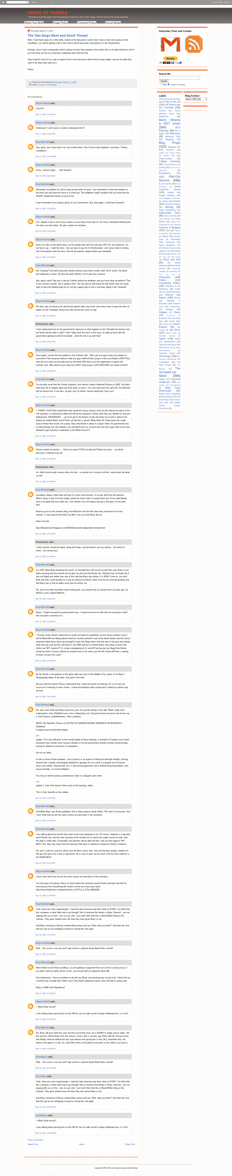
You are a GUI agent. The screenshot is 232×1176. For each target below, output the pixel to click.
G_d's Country (165, 184)
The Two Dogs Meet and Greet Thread (58, 35)
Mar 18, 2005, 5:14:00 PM (45, 896)
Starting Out (167, 347)
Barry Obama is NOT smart (169, 121)
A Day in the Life (171, 101)
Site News (174, 330)
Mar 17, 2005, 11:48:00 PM (46, 156)
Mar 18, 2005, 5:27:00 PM (45, 993)
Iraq (174, 216)
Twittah (162, 379)
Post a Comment (35, 1140)
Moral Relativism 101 (169, 245)
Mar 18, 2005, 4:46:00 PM (45, 821)
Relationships (175, 307)
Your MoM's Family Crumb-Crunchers (169, 405)
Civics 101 (169, 156)
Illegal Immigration (167, 210)
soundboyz (41, 1056)
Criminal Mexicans (171, 164)
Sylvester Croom (167, 353)
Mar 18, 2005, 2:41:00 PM (45, 231)
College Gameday (169, 161)
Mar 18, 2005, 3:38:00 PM (45, 459)
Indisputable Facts (169, 213)
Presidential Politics (169, 283)
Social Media (113, 22)
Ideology (169, 207)
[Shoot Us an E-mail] (170, 55)
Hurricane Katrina (172, 204)
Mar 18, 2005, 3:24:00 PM (45, 316)
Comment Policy (86, 22)
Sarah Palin (174, 321)
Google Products (167, 195)
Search (166, 324)
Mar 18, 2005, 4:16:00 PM (45, 621)
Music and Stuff (171, 259)
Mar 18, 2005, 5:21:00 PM (45, 935)
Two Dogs (41, 1076)
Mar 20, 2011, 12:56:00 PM (46, 1068)
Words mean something (169, 394)
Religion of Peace (169, 312)
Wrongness (168, 397)
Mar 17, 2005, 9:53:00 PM (45, 114)
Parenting (173, 271)
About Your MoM (34, 22)
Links (167, 230)
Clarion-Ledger (165, 159)
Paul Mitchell (42, 142)
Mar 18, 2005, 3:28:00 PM (45, 342)
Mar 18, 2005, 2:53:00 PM (45, 257)
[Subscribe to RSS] (193, 55)
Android (162, 111)
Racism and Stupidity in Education (169, 301)
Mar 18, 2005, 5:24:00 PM (45, 954)
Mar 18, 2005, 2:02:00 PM (45, 208)
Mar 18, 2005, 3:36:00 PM (45, 436)
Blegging (170, 139)
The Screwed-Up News (169, 372)
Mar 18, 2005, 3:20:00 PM (45, 293)
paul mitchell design (130, 1168)
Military (165, 236)
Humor (176, 201)
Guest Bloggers (165, 198)
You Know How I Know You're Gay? (169, 400)
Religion (169, 309)
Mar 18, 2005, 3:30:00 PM (45, 371)
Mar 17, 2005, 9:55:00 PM (45, 134)
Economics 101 (169, 173)
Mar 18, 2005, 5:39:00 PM (45, 1049)
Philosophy (164, 277)
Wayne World (42, 103)
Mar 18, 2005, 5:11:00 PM (45, 863)
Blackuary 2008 (173, 136)
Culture (162, 167)
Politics (162, 280)
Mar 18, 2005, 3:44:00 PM (45, 481)
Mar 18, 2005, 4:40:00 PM (45, 661)
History (165, 201)
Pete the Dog (167, 274)
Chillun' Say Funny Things (169, 153)
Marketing (176, 233)
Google (170, 192)
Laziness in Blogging (48, 85)
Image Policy (60, 22)
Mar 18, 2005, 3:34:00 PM (45, 397)
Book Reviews (166, 150)
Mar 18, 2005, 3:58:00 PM (45, 599)
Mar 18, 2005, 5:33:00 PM (45, 1019)
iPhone (166, 216)
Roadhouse (171, 315)
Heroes (177, 198)
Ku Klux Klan (173, 225)
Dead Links (174, 167)
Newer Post (33, 1144)
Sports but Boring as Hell (169, 345)
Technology (165, 356)
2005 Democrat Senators (169, 99)
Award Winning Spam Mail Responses (169, 114)
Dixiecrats (163, 170)
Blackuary (175, 133)
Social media (171, 333)
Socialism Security (167, 336)
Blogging (172, 147)
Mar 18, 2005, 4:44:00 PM (45, 798)
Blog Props (169, 142)
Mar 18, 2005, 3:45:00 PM (45, 534)
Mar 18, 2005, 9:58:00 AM (45, 176)
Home (81, 1144)
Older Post (130, 1144)
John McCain (164, 219)
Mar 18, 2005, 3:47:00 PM (45, 556)
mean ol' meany (48, 12)
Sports (162, 338)
